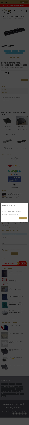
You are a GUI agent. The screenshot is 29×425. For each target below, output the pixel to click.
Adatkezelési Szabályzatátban (9, 214)
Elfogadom (23, 218)
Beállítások (15, 218)
